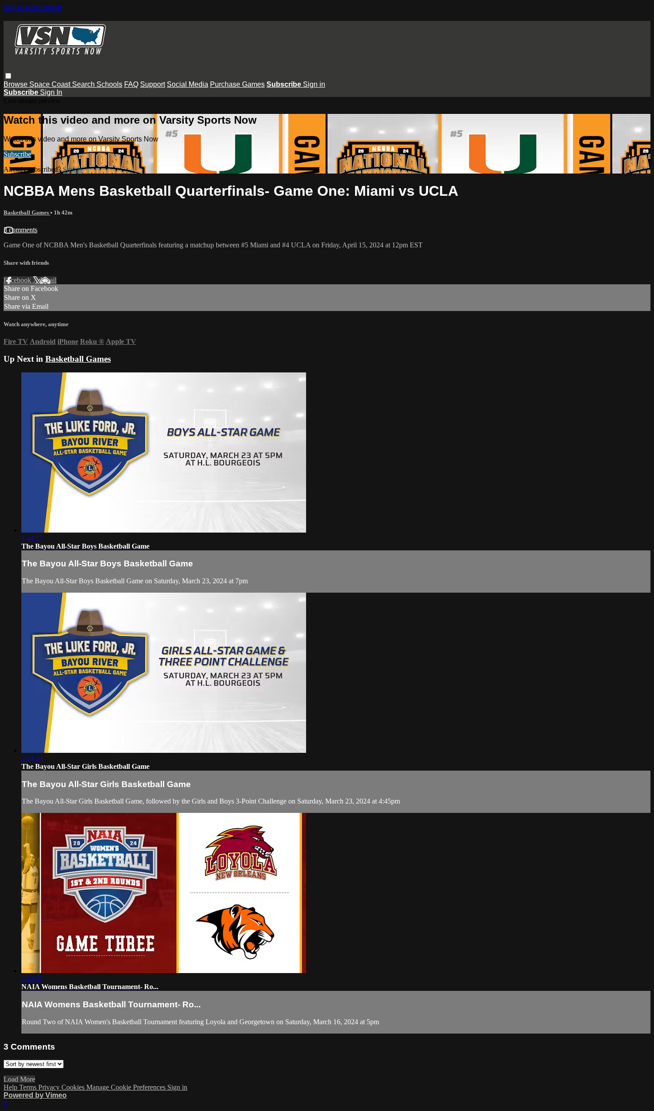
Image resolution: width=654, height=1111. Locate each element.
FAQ (131, 84)
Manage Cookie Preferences (126, 1087)
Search (84, 84)
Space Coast (50, 84)
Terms (28, 1087)
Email (48, 280)
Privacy (49, 1087)
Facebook (18, 280)
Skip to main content (32, 7)
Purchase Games (237, 84)
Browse (16, 84)
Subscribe (17, 154)
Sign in (314, 84)
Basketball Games (27, 212)
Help (11, 1087)
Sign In (51, 92)
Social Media (187, 84)
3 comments (20, 230)
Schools (109, 84)
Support (152, 84)
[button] (8, 76)
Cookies (73, 1087)
